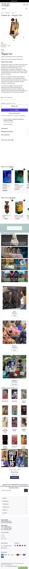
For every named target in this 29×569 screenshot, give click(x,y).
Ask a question (5, 135)
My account (3, 538)
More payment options (14, 113)
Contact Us (23, 567)
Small (8, 45)
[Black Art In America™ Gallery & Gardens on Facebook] (17, 545)
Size (2, 43)
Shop (14, 315)
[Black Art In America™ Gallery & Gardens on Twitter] (22, 545)
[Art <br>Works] (14, 297)
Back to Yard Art (15, 228)
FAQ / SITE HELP (5, 532)
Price (2, 50)
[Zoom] (23, 37)
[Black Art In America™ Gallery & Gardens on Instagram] (15, 545)
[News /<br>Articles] (14, 332)
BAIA (11, 167)
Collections (7, 12)
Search (2, 535)
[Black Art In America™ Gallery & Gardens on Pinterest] (25, 545)
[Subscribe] (26, 490)
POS (2, 566)
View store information (8, 124)
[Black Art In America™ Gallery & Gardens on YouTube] (20, 545)
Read (14, 350)
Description (4, 128)
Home (2, 12)
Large (3, 45)
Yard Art (13, 12)
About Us (3, 537)
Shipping (3, 103)
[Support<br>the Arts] (14, 366)
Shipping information (7, 131)
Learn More (14, 384)
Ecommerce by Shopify (12, 566)
